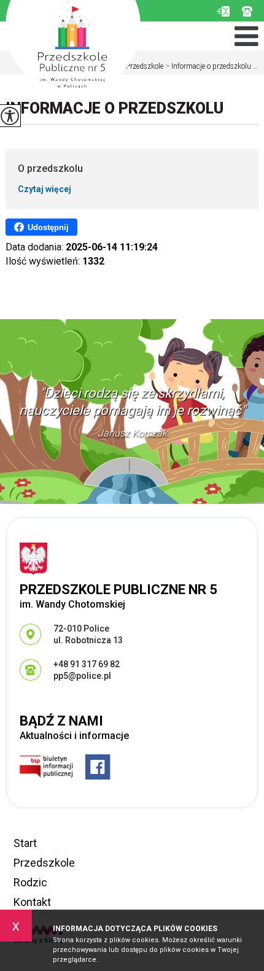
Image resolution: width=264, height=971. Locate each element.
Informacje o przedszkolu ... (211, 66)
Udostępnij (48, 227)
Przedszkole (141, 66)
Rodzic (30, 882)
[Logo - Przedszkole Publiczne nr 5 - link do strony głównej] (73, 47)
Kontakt (32, 902)
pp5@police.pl (223, 11)
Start (25, 843)
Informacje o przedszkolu (114, 108)
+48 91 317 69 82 (250, 11)
